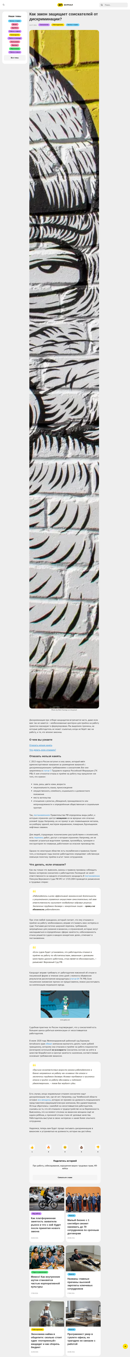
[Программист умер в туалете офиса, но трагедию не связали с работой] (83, 1314)
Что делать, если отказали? (42, 749)
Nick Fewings (63, 710)
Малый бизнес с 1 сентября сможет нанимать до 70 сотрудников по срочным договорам (83, 1227)
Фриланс (15, 45)
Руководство (14, 35)
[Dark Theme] (4, 5)
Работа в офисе (15, 31)
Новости (71, 1215)
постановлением (42, 815)
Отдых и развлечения (39, 1272)
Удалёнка (15, 28)
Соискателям (44, 24)
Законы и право (72, 24)
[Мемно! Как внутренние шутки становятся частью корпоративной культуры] (46, 1257)
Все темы (15, 58)
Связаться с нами (65, 1177)
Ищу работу (36, 1213)
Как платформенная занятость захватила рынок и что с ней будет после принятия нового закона (46, 1225)
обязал (49, 1043)
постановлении (92, 876)
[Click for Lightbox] (65, 1004)
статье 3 (47, 770)
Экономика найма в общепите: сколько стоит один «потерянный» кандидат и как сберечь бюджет (46, 1341)
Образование (14, 48)
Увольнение (15, 42)
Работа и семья (15, 52)
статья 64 (74, 978)
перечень (38, 837)
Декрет (14, 24)
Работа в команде (15, 38)
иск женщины (44, 1099)
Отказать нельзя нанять (40, 745)
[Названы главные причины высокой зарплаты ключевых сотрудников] (83, 1258)
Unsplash (73, 710)
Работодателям (58, 24)
